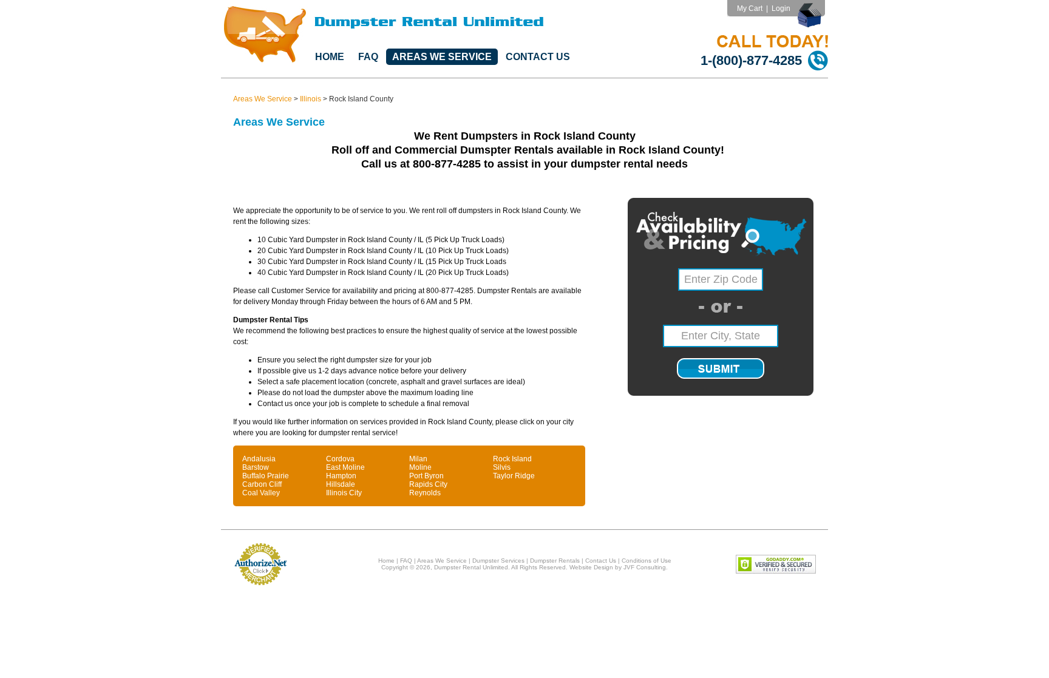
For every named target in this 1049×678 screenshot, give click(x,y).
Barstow (255, 467)
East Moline (345, 467)
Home (329, 57)
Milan (418, 459)
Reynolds (425, 493)
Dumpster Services (498, 560)
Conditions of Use (646, 560)
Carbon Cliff (262, 484)
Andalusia (259, 459)
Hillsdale (340, 484)
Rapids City (428, 484)
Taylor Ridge (514, 476)
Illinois (310, 99)
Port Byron (426, 476)
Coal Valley (261, 493)
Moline (420, 467)
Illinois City (344, 493)
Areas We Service (442, 57)
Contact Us (538, 57)
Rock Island (512, 459)
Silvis (502, 467)
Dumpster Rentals (555, 560)
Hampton (341, 476)
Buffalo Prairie (265, 476)
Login (781, 8)
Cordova (340, 459)
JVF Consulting (644, 567)
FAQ (368, 57)
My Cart (749, 8)
